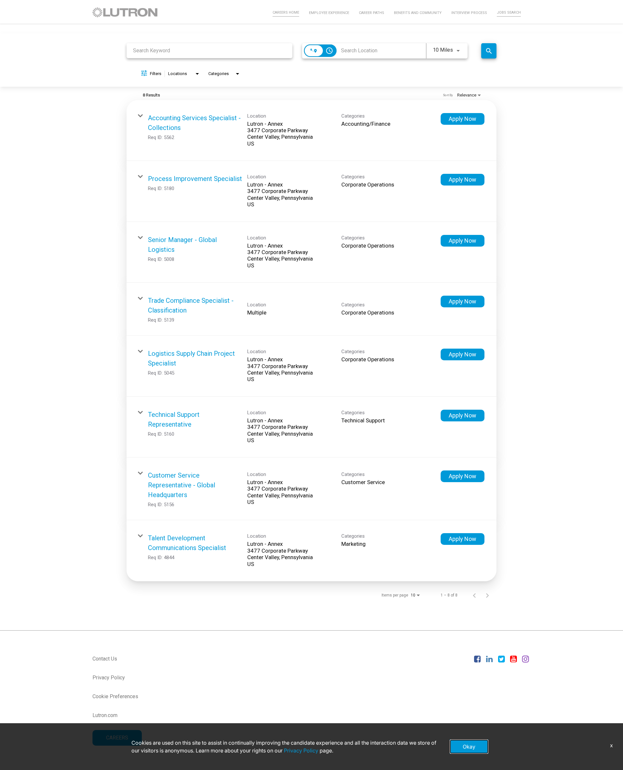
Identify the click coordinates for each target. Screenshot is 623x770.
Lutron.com (104, 715)
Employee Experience (329, 13)
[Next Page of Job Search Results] (487, 595)
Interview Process (469, 13)
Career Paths (371, 13)
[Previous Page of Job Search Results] (474, 595)
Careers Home (286, 12)
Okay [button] (469, 746)
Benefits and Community (418, 13)
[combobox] (209, 50)
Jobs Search (509, 12)
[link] (311, 130)
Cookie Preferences (115, 696)
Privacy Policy (108, 677)
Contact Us (104, 659)
